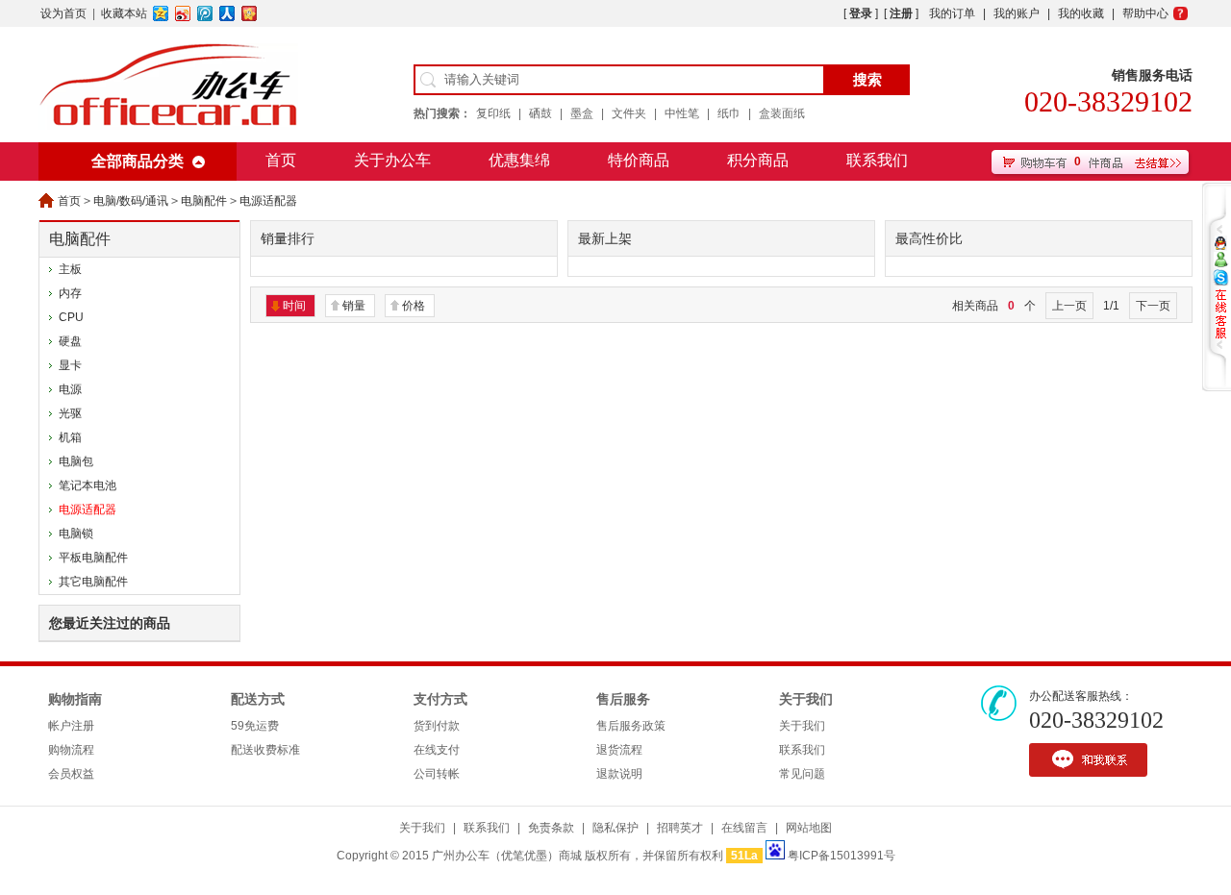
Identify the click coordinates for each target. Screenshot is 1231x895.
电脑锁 (76, 533)
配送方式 (258, 699)
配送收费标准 (265, 750)
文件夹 (629, 113)
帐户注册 (71, 726)
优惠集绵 (519, 160)
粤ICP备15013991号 (841, 855)
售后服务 (623, 699)
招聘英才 (680, 827)
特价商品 (638, 160)
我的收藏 (1081, 13)
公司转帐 (437, 774)
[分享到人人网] (227, 13)
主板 (70, 269)
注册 (901, 13)
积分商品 (758, 160)
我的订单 (952, 13)
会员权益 (71, 774)
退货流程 (619, 750)
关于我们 (806, 699)
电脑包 (76, 461)
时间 (294, 305)
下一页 (1153, 305)
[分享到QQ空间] (161, 13)
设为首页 (63, 13)
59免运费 (255, 726)
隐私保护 (615, 827)
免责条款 (551, 827)
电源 (70, 389)
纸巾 (729, 113)
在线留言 (744, 827)
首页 (280, 160)
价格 (413, 305)
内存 (70, 293)
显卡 (70, 365)
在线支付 (437, 750)
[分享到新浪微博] (183, 13)
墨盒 (581, 113)
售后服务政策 (631, 726)
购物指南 (75, 699)
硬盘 (70, 341)
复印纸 (493, 113)
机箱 (70, 437)
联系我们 (877, 160)
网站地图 (809, 827)
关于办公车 (392, 160)
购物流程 (71, 750)
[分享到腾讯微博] (205, 13)
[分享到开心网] (249, 13)
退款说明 (619, 774)
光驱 (70, 413)
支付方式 (440, 699)
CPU (71, 317)
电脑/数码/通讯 (130, 201)
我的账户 (1016, 13)
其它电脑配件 (93, 581)
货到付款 (437, 726)
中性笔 (682, 113)
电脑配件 (204, 201)
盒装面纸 (782, 113)
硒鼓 (540, 113)
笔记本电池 (87, 485)
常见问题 (802, 774)
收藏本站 (124, 13)
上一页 (1069, 305)
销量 (353, 305)
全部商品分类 (137, 161)
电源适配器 (268, 201)
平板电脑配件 (93, 557)
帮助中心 (1145, 13)
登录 (860, 13)
